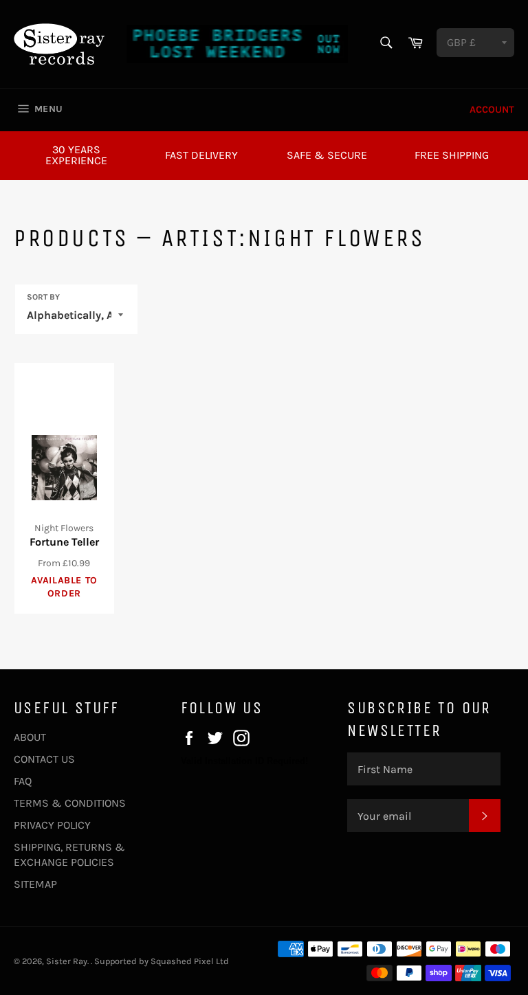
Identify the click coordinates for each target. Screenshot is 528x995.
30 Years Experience (76, 155)
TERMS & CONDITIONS (70, 802)
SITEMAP (35, 884)
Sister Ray (66, 961)
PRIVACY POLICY (52, 824)
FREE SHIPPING (452, 154)
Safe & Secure (327, 154)
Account (492, 109)
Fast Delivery (201, 154)
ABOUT (30, 737)
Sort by (43, 297)
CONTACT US (44, 758)
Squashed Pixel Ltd (190, 961)
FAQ (23, 780)
